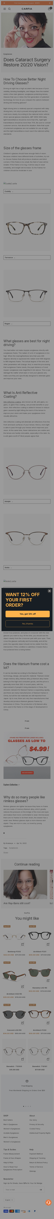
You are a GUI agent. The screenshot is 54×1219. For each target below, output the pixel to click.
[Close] (49, 591)
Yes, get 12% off (28, 614)
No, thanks (27, 623)
